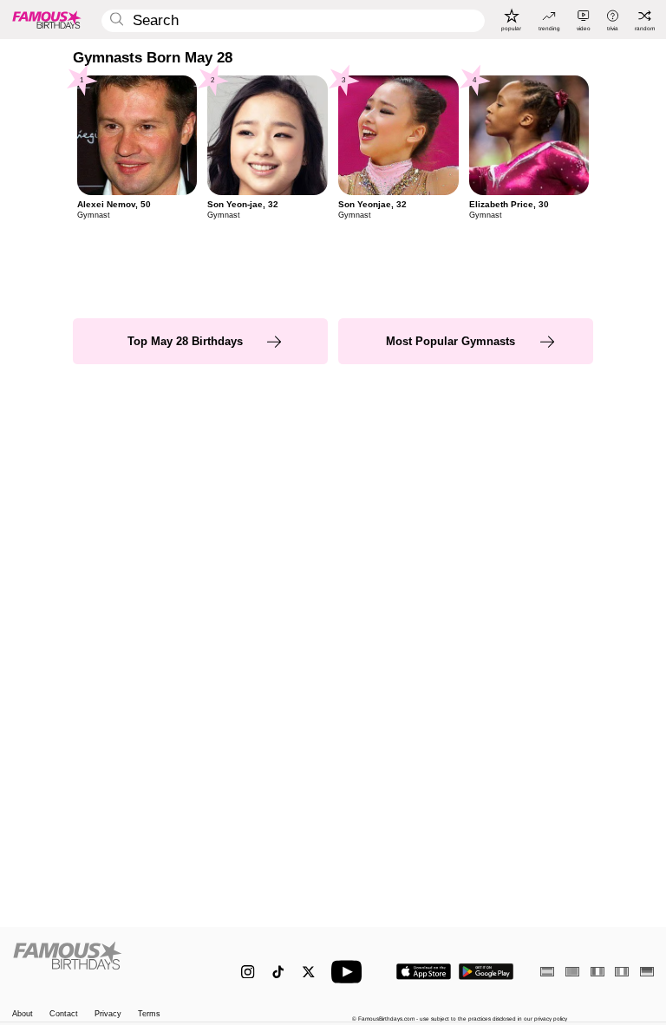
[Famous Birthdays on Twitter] (308, 971)
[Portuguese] (572, 971)
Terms (149, 1014)
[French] (597, 971)
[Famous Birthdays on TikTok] (277, 971)
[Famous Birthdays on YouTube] (350, 972)
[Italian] (622, 971)
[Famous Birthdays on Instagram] (247, 971)
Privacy (108, 1014)
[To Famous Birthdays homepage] (46, 19)
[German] (647, 971)
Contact (63, 1014)
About (22, 1014)
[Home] (108, 964)
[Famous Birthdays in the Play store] (486, 971)
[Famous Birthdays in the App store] (423, 971)
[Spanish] (547, 971)
